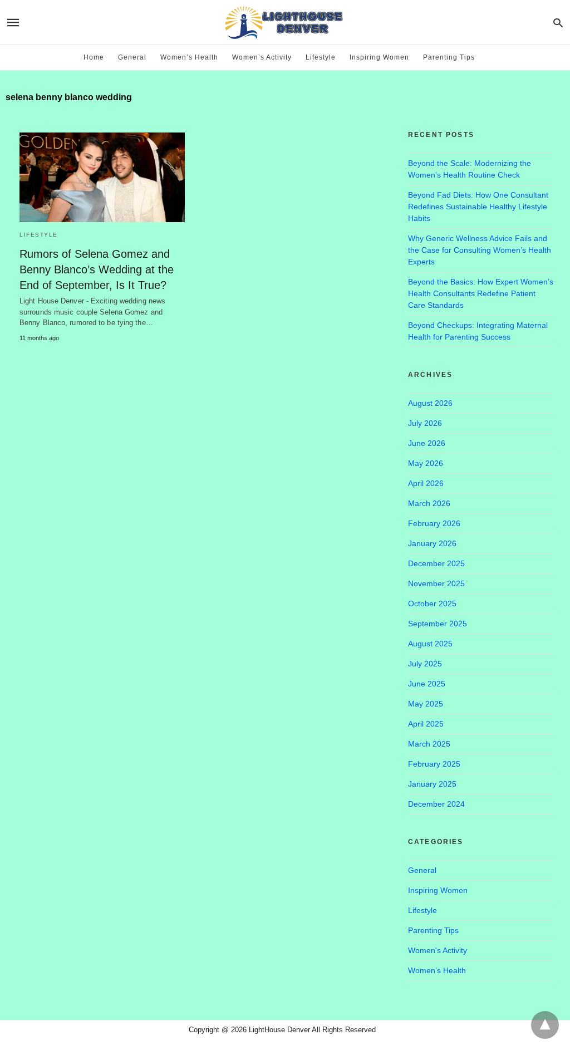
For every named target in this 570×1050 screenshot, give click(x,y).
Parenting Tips (449, 57)
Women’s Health (189, 57)
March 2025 (429, 743)
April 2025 (426, 723)
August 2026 (430, 403)
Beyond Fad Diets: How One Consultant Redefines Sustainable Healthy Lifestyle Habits (478, 206)
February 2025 (434, 763)
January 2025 (432, 783)
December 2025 (436, 563)
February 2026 (434, 523)
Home (93, 57)
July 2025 (425, 663)
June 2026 (426, 443)
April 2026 (426, 483)
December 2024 (436, 803)
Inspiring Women (379, 57)
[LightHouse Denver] (284, 22)
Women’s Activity (262, 57)
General (132, 57)
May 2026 (425, 463)
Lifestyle (321, 57)
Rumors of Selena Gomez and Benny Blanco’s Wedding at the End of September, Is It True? (96, 269)
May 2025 (425, 703)
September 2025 (437, 623)
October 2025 (432, 603)
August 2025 (430, 643)
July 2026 (425, 423)
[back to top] (545, 1025)
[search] (558, 22)
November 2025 (436, 583)
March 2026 (429, 503)
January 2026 (432, 543)
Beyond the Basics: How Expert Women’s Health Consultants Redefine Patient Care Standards (480, 293)
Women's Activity (437, 950)
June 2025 (426, 683)
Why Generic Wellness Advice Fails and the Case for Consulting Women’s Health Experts (479, 250)
